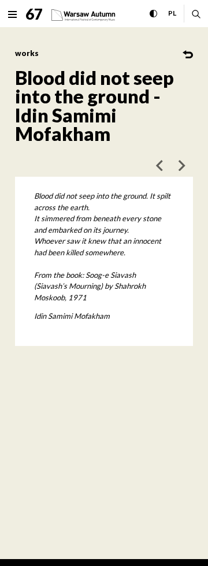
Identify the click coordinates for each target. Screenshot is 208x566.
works (27, 53)
